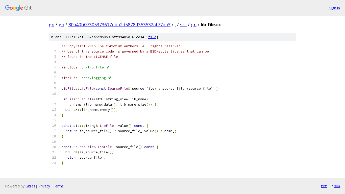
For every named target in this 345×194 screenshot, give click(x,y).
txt (324, 186)
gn (51, 24)
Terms (58, 186)
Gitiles (30, 186)
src (183, 24)
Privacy (44, 186)
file (152, 37)
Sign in (334, 8)
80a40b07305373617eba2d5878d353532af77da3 (119, 24)
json (336, 186)
